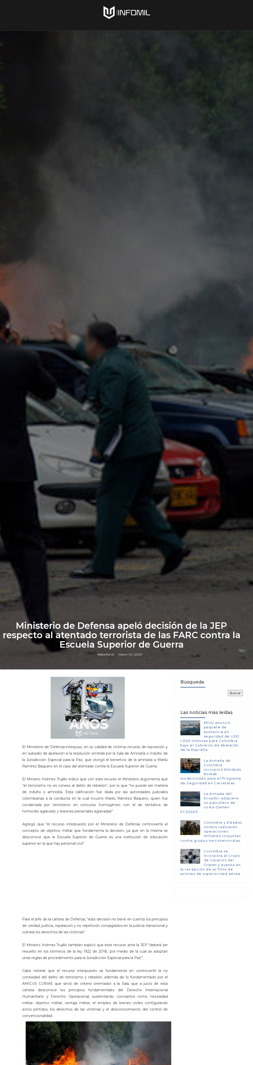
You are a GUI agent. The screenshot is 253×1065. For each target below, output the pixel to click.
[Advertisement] (95, 881)
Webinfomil (105, 654)
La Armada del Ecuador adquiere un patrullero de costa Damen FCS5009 (209, 803)
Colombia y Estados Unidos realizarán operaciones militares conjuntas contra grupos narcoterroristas (211, 831)
